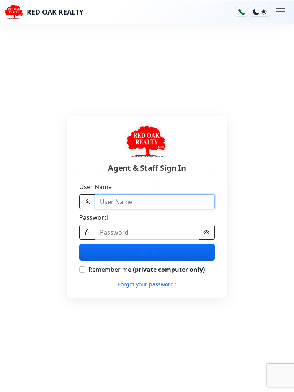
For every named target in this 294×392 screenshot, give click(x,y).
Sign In (147, 252)
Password (93, 217)
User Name (95, 187)
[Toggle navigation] (280, 12)
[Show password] (207, 232)
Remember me (146, 269)
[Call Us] (241, 12)
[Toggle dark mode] (260, 12)
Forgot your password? (147, 284)
